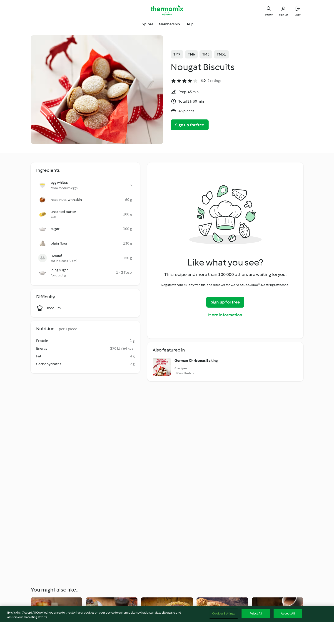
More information (225, 314)
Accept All (288, 613)
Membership (169, 24)
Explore (146, 24)
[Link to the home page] (167, 10)
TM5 (205, 54)
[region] (167, 614)
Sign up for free (189, 124)
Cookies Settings (223, 613)
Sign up (283, 14)
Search (269, 14)
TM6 (191, 54)
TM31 (221, 54)
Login (297, 14)
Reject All (255, 613)
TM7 (177, 54)
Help (189, 24)
